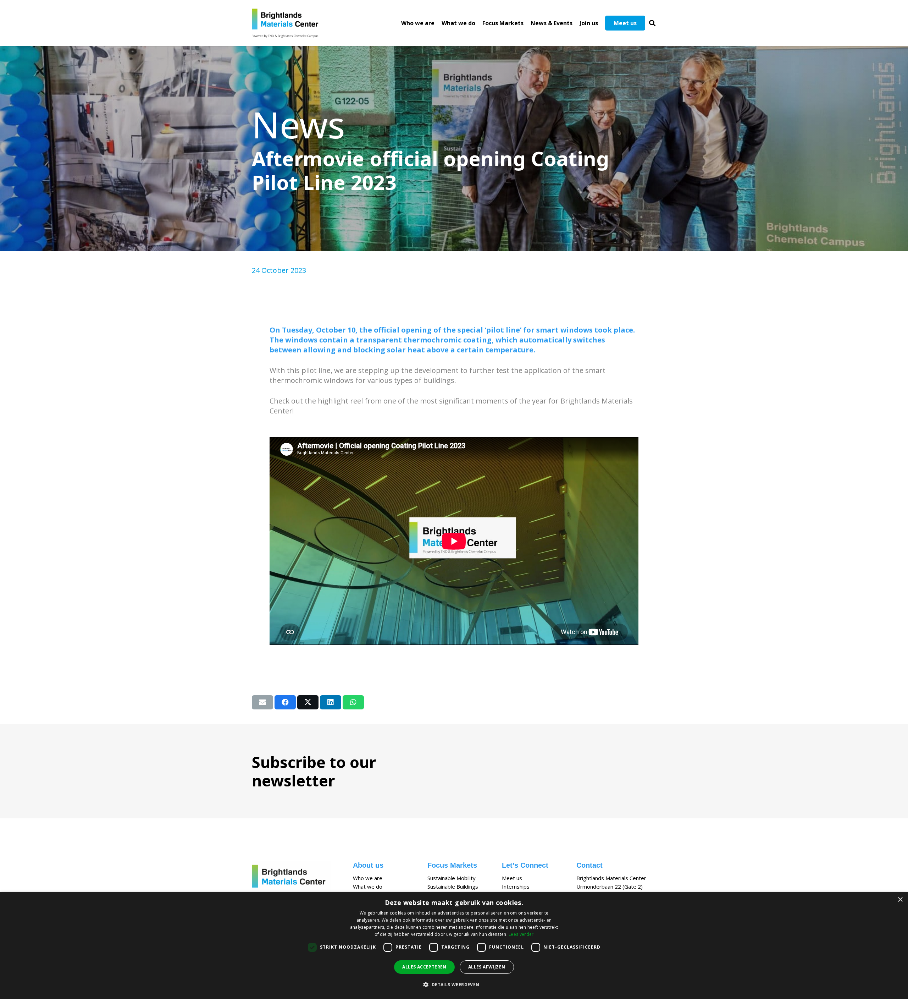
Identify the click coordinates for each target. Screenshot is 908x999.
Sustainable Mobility (451, 878)
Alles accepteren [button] (424, 967)
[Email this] (262, 702)
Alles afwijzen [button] (486, 967)
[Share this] (285, 702)
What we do (367, 886)
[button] (652, 23)
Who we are (367, 878)
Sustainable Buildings (452, 886)
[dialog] (454, 945)
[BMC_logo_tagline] (288, 23)
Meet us (512, 878)
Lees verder (521, 934)
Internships (516, 886)
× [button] (900, 899)
